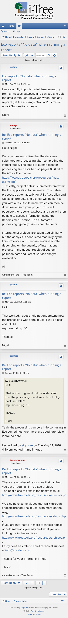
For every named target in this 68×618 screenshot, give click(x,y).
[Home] (34, 11)
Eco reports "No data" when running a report (33, 47)
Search (6, 31)
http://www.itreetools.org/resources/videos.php (34, 516)
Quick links (4, 27)
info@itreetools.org (18, 550)
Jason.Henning (17, 460)
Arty (32, 611)
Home (11, 26)
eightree (14, 356)
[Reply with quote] (61, 68)
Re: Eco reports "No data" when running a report (31, 136)
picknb (13, 67)
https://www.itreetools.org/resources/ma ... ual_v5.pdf (31, 180)
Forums (20, 27)
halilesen (41, 611)
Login (17, 31)
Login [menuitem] (66, 27)
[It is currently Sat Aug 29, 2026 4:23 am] (59, 37)
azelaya (13, 125)
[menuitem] (64, 37)
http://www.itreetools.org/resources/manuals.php (35, 495)
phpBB (24, 607)
